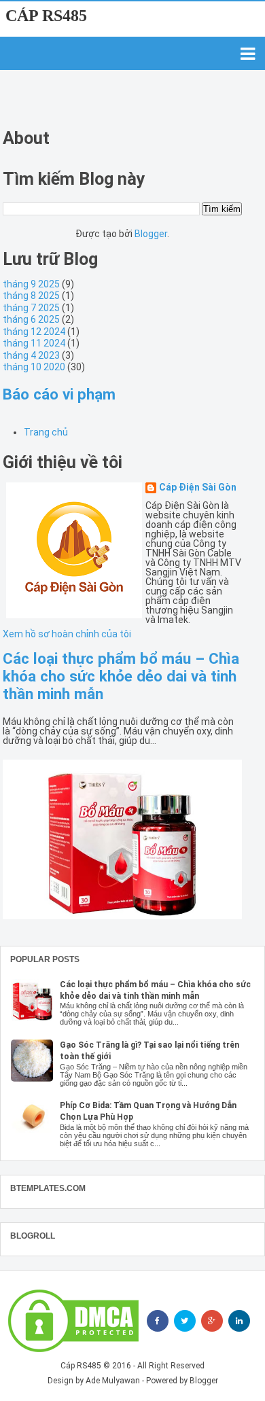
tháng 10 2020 (34, 366)
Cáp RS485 (46, 15)
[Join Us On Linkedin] (239, 1321)
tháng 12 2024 (34, 331)
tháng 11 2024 (34, 343)
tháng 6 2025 (31, 319)
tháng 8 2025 (31, 295)
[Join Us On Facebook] (158, 1321)
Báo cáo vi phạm (59, 394)
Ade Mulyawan (113, 1380)
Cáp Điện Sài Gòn (197, 487)
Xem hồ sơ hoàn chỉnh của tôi (67, 633)
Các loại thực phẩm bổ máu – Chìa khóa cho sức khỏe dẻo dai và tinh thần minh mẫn (121, 676)
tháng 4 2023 (31, 355)
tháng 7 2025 (31, 307)
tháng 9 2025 (31, 284)
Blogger (151, 233)
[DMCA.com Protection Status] (73, 1321)
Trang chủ (46, 432)
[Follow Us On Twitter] (185, 1321)
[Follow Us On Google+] (212, 1321)
